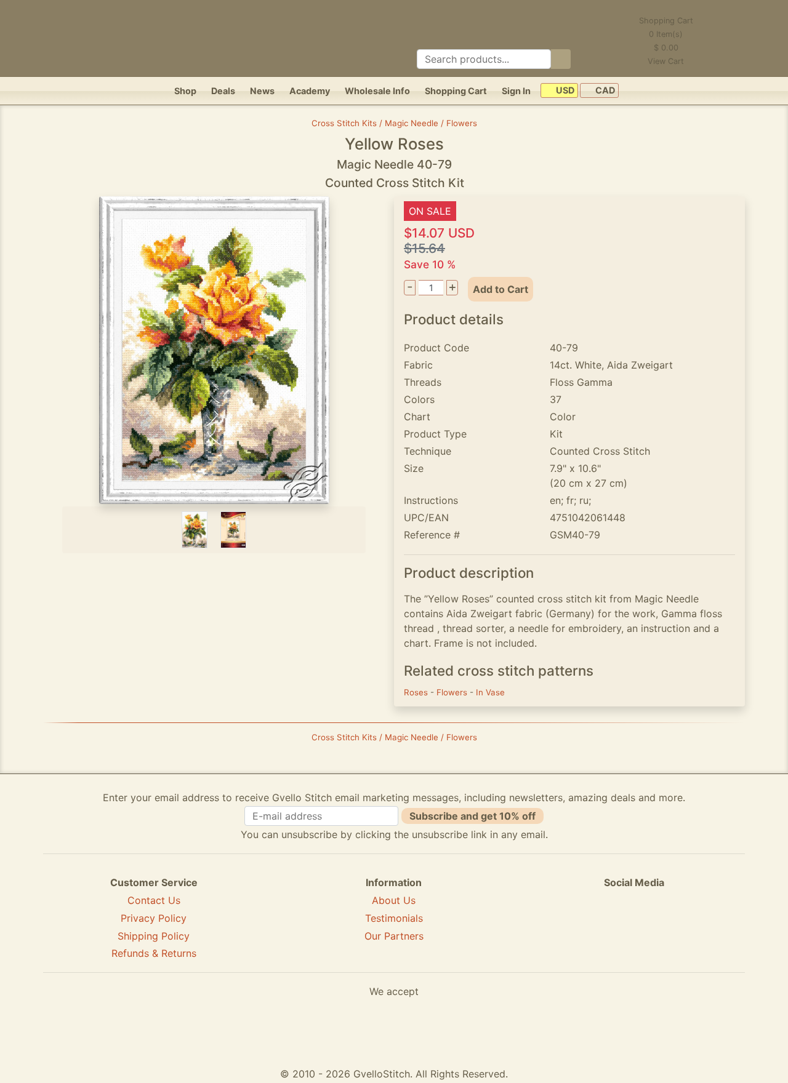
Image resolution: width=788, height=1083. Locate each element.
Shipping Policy (154, 936)
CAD (604, 91)
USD (564, 91)
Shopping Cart (456, 91)
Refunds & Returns (153, 953)
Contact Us (153, 900)
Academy (309, 91)
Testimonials (394, 918)
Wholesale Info (377, 91)
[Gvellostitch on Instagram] (676, 927)
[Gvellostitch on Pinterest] (634, 927)
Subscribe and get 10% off (472, 816)
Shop (185, 91)
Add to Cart (500, 289)
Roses (417, 692)
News (262, 91)
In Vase (490, 692)
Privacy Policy (154, 918)
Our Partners (394, 936)
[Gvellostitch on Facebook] (591, 927)
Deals (223, 91)
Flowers (453, 692)
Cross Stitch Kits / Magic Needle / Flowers (394, 123)
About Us (394, 900)
